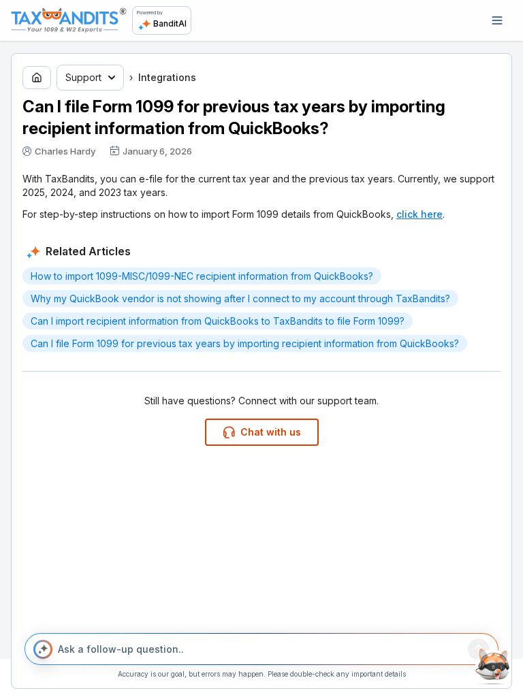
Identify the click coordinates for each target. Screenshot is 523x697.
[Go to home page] (36, 77)
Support (83, 77)
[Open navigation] (497, 20)
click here (419, 214)
